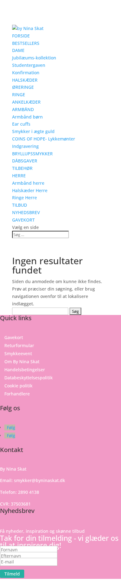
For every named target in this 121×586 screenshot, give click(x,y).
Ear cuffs (21, 124)
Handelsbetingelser (24, 370)
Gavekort (13, 337)
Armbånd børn (27, 117)
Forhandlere (17, 394)
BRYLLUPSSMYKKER (32, 154)
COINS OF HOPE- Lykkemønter (43, 139)
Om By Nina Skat (21, 361)
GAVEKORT (23, 220)
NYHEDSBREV (26, 212)
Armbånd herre (28, 183)
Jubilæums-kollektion (34, 58)
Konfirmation (25, 72)
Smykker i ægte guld (33, 131)
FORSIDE (21, 36)
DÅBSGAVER (24, 161)
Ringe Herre (24, 197)
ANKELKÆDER (26, 102)
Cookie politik (18, 386)
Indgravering (25, 146)
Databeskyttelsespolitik (28, 378)
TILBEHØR (22, 168)
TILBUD (19, 205)
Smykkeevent (18, 353)
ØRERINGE (23, 87)
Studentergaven (28, 65)
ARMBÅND (23, 109)
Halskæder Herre (29, 190)
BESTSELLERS (25, 43)
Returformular (19, 345)
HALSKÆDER (25, 80)
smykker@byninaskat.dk (39, 480)
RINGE (18, 94)
